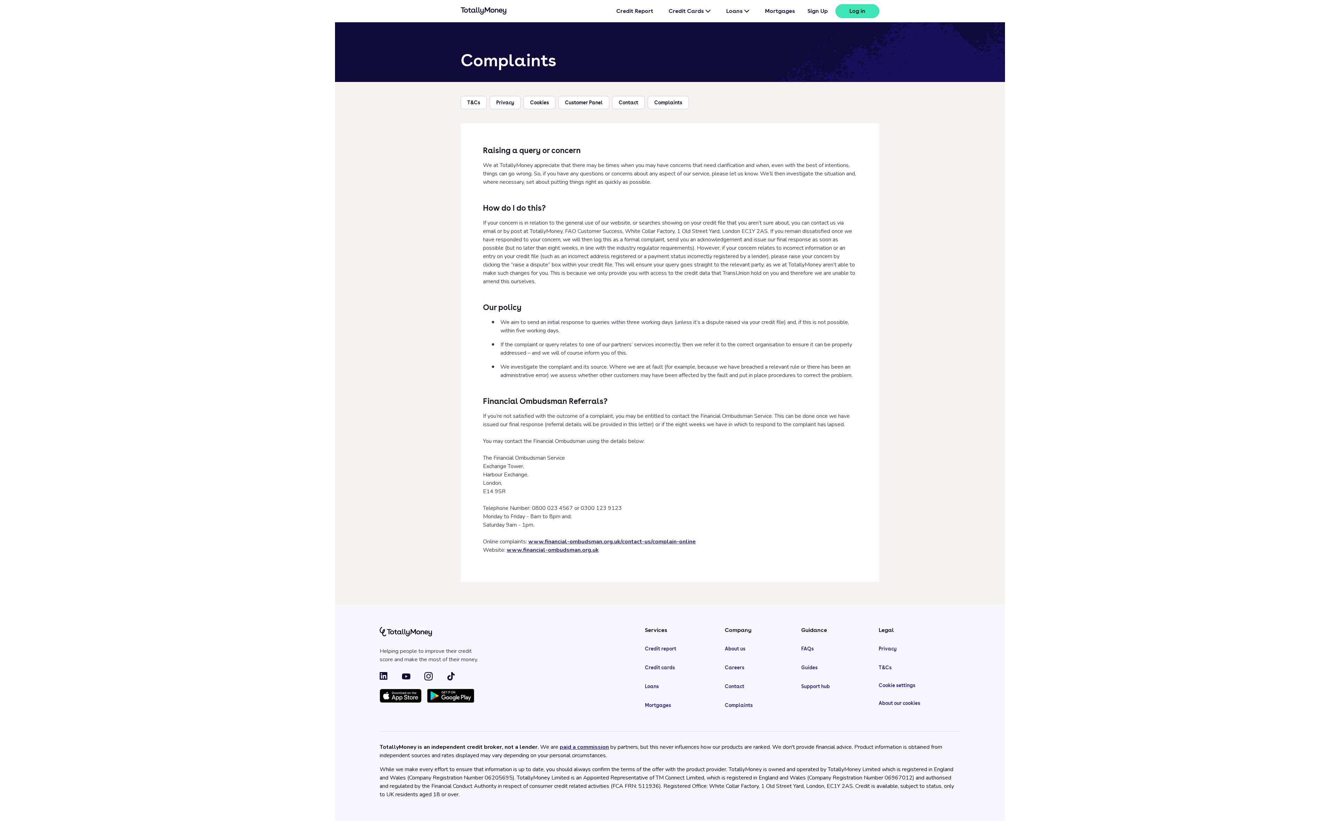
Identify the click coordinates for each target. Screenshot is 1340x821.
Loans (652, 686)
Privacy (505, 102)
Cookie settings (897, 685)
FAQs (807, 648)
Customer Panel (584, 102)
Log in (857, 11)
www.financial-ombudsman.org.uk (553, 550)
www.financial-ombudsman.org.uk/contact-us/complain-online (612, 541)
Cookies (539, 102)
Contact (628, 102)
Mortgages (658, 705)
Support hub (815, 686)
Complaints (668, 102)
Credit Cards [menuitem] (686, 11)
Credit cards (660, 667)
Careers (734, 667)
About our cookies (899, 703)
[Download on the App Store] (401, 696)
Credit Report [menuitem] (634, 11)
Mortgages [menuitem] (780, 11)
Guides (809, 667)
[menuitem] (857, 11)
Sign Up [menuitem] (817, 11)
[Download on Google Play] (450, 696)
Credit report (660, 648)
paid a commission (584, 747)
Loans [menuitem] (734, 11)
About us (735, 648)
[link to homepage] (484, 12)
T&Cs (473, 102)
